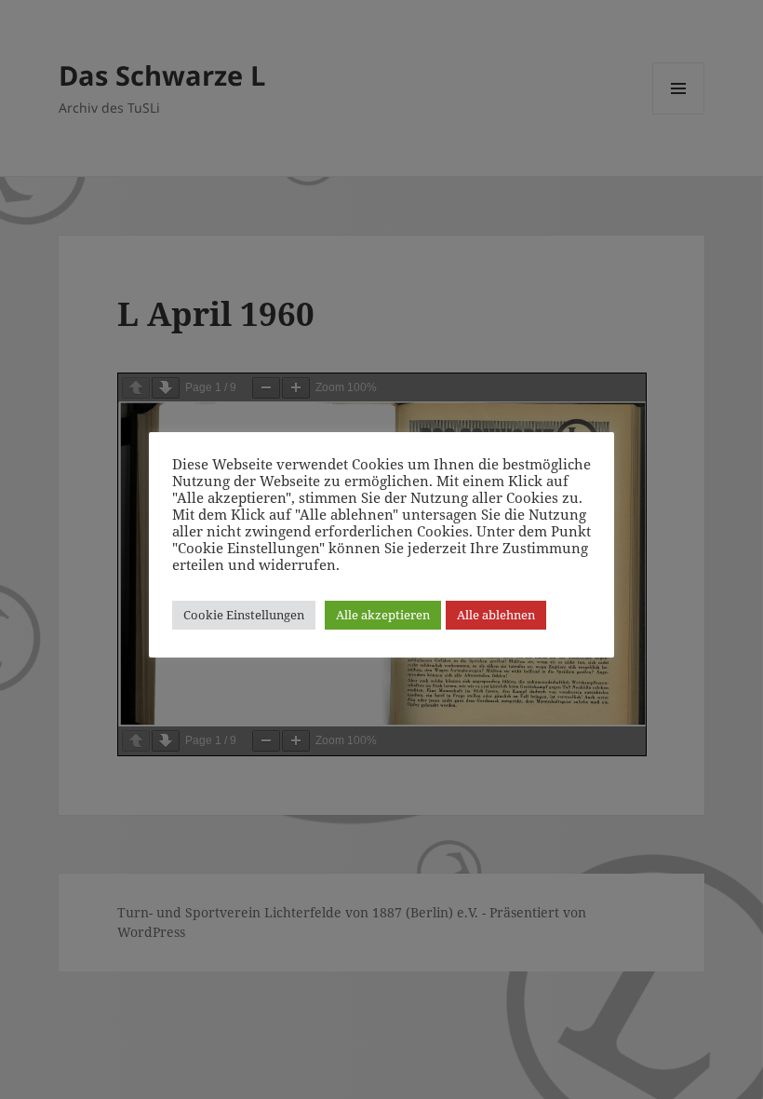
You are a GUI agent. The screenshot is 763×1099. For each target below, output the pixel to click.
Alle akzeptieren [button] (383, 614)
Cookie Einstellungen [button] (243, 614)
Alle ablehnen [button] (496, 614)
